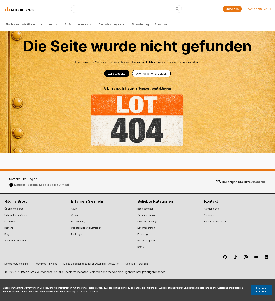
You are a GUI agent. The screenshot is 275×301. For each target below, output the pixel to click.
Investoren (10, 221)
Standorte (161, 24)
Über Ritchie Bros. (14, 209)
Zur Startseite (116, 73)
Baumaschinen (146, 209)
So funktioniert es (76, 24)
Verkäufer (76, 215)
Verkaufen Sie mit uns (216, 221)
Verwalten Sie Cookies (15, 291)
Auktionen (47, 24)
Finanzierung (140, 24)
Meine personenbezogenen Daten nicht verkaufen (91, 264)
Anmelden (232, 8)
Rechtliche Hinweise (46, 264)
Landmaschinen (146, 228)
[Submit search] (177, 9)
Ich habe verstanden (261, 290)
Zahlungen (77, 234)
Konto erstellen (258, 8)
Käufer (74, 209)
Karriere (8, 228)
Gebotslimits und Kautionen (86, 228)
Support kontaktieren (154, 88)
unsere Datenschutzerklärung (59, 291)
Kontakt (259, 182)
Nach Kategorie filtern (20, 24)
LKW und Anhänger (148, 221)
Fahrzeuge (143, 234)
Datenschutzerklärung (16, 264)
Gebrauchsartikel (147, 215)
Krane (141, 247)
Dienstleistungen (110, 24)
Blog (7, 234)
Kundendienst (211, 209)
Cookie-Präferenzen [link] (136, 264)
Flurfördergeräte (147, 240)
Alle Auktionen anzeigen (151, 73)
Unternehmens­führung (16, 215)
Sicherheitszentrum (15, 240)
